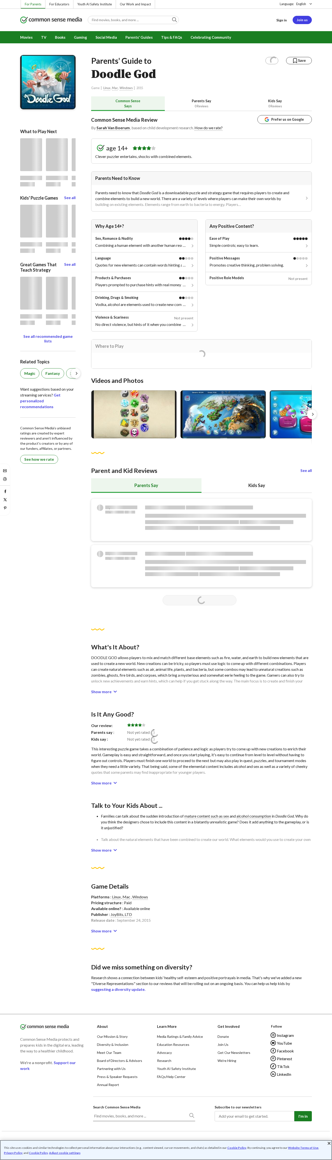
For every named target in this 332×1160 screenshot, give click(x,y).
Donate (223, 1036)
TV (43, 37)
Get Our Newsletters (234, 1052)
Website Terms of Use (303, 1148)
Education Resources (173, 1044)
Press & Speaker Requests (117, 1077)
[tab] (128, 103)
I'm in (303, 1116)
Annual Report (108, 1085)
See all (306, 470)
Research (164, 1061)
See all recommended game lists (48, 338)
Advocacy (164, 1052)
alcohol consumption (253, 816)
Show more (101, 691)
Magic (29, 373)
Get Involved (229, 1026)
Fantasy (52, 373)
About (102, 1026)
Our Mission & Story (112, 1036)
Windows (126, 88)
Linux (106, 88)
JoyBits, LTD (121, 914)
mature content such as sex (206, 816)
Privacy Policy (13, 1153)
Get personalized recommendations (40, 401)
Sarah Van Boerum (113, 127)
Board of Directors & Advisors (119, 1061)
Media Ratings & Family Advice (180, 1036)
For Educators (59, 4)
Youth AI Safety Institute (94, 4)
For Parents (33, 4)
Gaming (80, 37)
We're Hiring (227, 1061)
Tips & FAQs (171, 37)
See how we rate (39, 459)
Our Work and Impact (135, 4)
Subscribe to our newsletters (238, 1107)
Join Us (223, 1044)
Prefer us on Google (287, 119)
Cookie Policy (236, 1148)
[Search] (191, 1116)
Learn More (167, 1026)
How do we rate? (208, 127)
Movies (26, 37)
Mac (115, 88)
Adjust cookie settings (64, 1153)
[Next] (312, 414)
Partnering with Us (111, 1069)
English (301, 4)
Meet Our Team (109, 1052)
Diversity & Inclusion (112, 1044)
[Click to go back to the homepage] (51, 20)
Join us (302, 20)
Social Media (106, 37)
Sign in (281, 20)
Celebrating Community (211, 37)
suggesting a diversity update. (118, 989)
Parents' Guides (139, 37)
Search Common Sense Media (116, 1107)
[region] (166, 1150)
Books (60, 37)
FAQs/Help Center (171, 1077)
